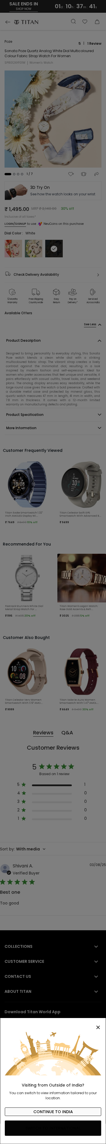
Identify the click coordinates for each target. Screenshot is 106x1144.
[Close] (53, 1024)
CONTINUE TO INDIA (53, 1112)
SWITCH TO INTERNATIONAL (53, 1128)
